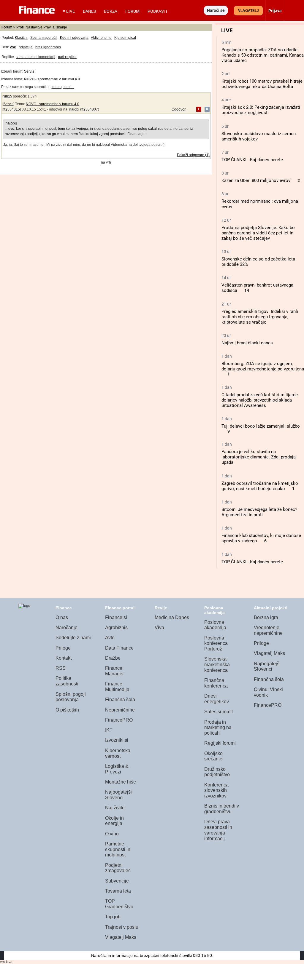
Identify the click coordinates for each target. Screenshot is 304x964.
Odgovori (179, 109)
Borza (110, 11)
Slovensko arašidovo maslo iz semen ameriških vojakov (258, 136)
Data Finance (119, 647)
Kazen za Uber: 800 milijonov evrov (255, 180)
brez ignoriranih (48, 47)
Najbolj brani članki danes (247, 343)
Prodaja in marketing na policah (218, 728)
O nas (62, 617)
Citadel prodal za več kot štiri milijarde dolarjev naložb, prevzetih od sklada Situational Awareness (259, 400)
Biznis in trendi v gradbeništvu (221, 808)
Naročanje (66, 627)
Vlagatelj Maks (120, 937)
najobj (74, 109)
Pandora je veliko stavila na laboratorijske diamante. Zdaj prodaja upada (258, 457)
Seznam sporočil (43, 38)
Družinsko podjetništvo (217, 772)
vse (13, 47)
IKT (109, 730)
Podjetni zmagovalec (118, 868)
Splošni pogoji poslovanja (71, 697)
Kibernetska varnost (117, 753)
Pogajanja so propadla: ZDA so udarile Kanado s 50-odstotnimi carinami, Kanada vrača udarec (262, 55)
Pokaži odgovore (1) (193, 155)
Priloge (63, 647)
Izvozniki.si (116, 740)
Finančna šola (120, 699)
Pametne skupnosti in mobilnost (117, 849)
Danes (89, 11)
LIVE (70, 11)
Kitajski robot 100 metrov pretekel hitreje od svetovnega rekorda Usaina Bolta (262, 84)
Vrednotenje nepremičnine (268, 630)
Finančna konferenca (216, 683)
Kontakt (64, 658)
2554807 (90, 109)
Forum (132, 11)
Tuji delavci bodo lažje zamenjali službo (260, 426)
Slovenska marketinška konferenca (217, 664)
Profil (20, 27)
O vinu (112, 833)
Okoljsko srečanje (213, 756)
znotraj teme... (63, 87)
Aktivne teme (101, 38)
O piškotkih (67, 709)
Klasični (21, 38)
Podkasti (157, 11)
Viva (159, 627)
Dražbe (113, 658)
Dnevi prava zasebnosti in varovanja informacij (218, 830)
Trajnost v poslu (121, 927)
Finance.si (116, 617)
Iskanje (61, 27)
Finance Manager (114, 671)
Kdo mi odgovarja (74, 38)
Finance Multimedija (117, 686)
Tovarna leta (118, 890)
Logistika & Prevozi (117, 769)
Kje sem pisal (125, 38)
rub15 (7, 96)
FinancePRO (119, 719)
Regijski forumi (220, 743)
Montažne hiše (120, 781)
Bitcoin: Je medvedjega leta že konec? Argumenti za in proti (259, 512)
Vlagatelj (248, 11)
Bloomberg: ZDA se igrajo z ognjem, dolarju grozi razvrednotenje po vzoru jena (262, 366)
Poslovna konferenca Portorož (216, 643)
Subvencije (117, 880)
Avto (110, 637)
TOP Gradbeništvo (119, 904)
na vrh (106, 162)
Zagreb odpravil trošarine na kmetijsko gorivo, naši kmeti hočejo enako (259, 486)
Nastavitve (34, 27)
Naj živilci (115, 807)
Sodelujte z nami (73, 637)
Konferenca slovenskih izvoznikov (216, 790)
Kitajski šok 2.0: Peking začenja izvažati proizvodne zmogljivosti (260, 110)
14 (246, 290)
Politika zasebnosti (67, 681)
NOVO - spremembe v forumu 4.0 (52, 104)
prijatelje (26, 47)
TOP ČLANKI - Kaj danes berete (252, 159)
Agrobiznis (116, 627)
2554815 (12, 109)
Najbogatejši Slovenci (118, 794)
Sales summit (218, 711)
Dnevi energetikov (216, 698)
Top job (113, 916)
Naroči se (216, 10)
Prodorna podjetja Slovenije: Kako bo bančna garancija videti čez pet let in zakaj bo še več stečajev (258, 233)
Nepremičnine (120, 709)
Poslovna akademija (215, 625)
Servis (29, 71)
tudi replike (67, 57)
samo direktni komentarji (35, 57)
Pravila (49, 27)
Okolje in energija (114, 821)
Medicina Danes (172, 617)
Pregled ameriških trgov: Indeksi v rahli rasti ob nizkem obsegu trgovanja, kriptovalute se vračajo (259, 317)
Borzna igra (266, 617)
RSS (61, 668)
